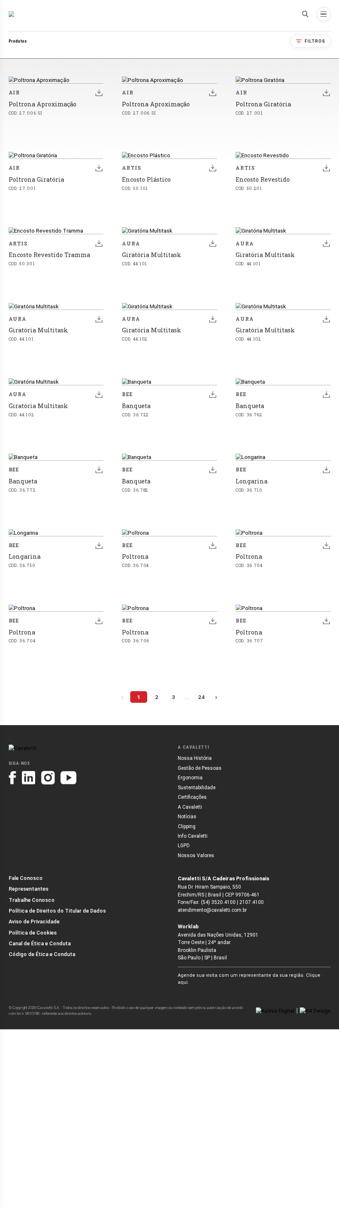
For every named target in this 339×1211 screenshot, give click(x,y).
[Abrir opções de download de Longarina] (326, 470)
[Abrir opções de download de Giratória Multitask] (212, 243)
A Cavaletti (190, 807)
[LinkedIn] (28, 777)
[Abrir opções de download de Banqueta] (212, 394)
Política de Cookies (33, 933)
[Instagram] (48, 778)
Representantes (28, 889)
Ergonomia (190, 778)
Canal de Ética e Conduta (40, 943)
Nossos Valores (196, 855)
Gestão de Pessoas (200, 768)
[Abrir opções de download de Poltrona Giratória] (326, 93)
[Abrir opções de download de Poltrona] (212, 545)
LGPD (184, 845)
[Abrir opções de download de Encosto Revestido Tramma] (99, 243)
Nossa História (195, 758)
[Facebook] (13, 777)
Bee (127, 394)
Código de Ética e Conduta (42, 954)
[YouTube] (68, 777)
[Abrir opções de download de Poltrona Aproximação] (99, 93)
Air (14, 92)
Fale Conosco (26, 878)
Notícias (187, 816)
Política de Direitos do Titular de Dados (57, 911)
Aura (131, 243)
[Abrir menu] (324, 14)
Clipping (187, 826)
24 (201, 697)
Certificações (192, 797)
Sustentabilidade (196, 788)
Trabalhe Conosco (32, 900)
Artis (131, 168)
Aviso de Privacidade (34, 921)
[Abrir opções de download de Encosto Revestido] (326, 168)
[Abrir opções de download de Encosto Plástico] (212, 168)
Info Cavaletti (193, 836)
